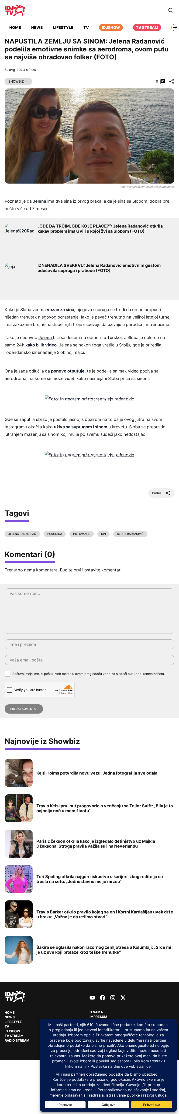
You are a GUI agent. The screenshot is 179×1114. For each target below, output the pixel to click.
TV (86, 27)
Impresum (98, 1017)
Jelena (40, 201)
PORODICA (54, 534)
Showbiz (16, 81)
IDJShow (12, 1031)
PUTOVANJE (81, 534)
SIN (103, 534)
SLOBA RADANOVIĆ (130, 534)
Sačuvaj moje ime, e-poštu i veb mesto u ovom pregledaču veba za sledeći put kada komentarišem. (88, 674)
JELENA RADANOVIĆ (22, 534)
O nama (96, 1012)
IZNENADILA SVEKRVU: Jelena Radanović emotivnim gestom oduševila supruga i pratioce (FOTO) (99, 268)
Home (15, 27)
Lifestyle (63, 27)
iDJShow (111, 27)
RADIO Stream (17, 1040)
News (37, 27)
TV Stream (147, 27)
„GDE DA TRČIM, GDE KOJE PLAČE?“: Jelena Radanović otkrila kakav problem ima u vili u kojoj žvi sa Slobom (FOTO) (100, 229)
